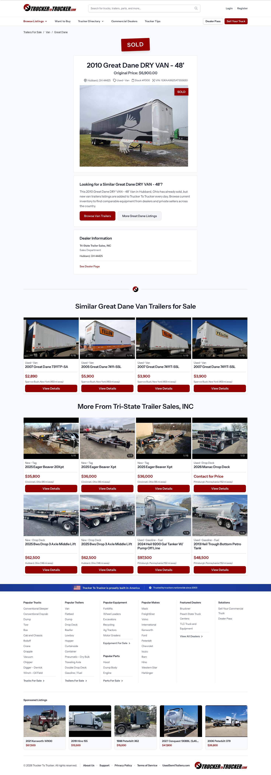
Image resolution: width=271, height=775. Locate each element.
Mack (145, 608)
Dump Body (110, 667)
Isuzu (145, 651)
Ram (144, 656)
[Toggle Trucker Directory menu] (102, 21)
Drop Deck (71, 624)
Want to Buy (63, 21)
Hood (106, 662)
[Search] (196, 8)
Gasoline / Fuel (73, 673)
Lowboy (69, 635)
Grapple (28, 651)
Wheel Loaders (112, 614)
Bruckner (185, 608)
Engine (107, 673)
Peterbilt (147, 640)
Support (105, 765)
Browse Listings (33, 21)
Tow (25, 624)
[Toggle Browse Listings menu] (45, 21)
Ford (144, 635)
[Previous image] (27, 338)
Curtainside (71, 646)
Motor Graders (111, 635)
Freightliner (148, 614)
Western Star (149, 667)
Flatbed (69, 614)
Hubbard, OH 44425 (99, 80)
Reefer (69, 630)
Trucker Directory (89, 21)
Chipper (28, 662)
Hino (144, 662)
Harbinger (147, 673)
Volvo (145, 619)
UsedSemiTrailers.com (176, 765)
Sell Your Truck (236, 21)
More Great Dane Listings (139, 216)
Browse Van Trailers (97, 216)
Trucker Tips (152, 21)
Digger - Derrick (32, 667)
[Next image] (75, 338)
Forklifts (108, 608)
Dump (27, 619)
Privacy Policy (123, 765)
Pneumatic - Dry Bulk (77, 656)
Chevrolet (147, 646)
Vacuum (28, 656)
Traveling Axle (73, 662)
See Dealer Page (90, 266)
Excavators (109, 619)
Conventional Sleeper (35, 608)
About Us (88, 765)
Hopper (69, 640)
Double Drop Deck (75, 667)
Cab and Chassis (32, 635)
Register (242, 8)
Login (229, 8)
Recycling (108, 624)
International (149, 624)
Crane (26, 646)
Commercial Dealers (124, 21)
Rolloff (27, 640)
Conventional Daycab (35, 614)
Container (70, 651)
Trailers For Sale (32, 32)
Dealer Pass (213, 21)
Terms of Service (147, 765)
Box (25, 630)
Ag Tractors (110, 630)
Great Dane (61, 32)
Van (48, 32)
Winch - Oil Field (33, 673)
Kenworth (147, 630)
